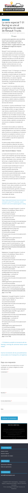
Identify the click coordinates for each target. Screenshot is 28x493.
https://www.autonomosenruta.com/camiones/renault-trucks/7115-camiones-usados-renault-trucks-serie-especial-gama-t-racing (14, 201)
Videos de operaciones (6, 467)
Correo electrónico (6, 401)
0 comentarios (22, 33)
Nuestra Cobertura (13, 425)
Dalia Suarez (14, 33)
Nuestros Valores (5, 453)
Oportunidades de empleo (7, 455)
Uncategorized (6, 19)
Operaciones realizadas (6, 464)
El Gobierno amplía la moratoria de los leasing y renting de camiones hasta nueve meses (14, 344)
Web (2, 409)
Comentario (4, 372)
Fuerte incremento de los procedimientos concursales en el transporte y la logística (14, 355)
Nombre (3, 393)
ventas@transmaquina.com (8, 475)
